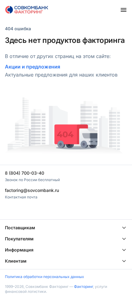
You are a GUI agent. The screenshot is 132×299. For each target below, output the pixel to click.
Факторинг (83, 286)
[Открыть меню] (123, 10)
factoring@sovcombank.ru (32, 190)
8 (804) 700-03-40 (24, 173)
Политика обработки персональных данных (44, 276)
